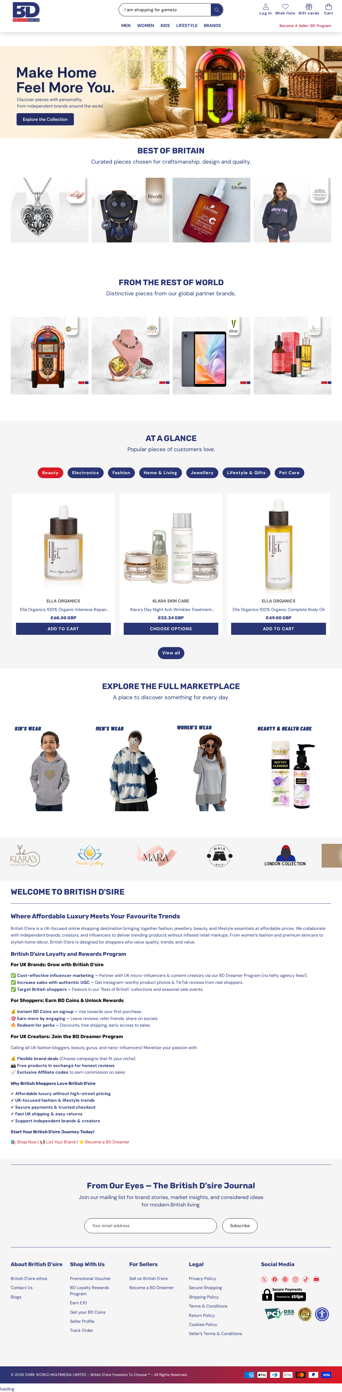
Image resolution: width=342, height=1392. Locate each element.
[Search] (217, 10)
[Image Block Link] (49, 210)
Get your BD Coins (88, 1312)
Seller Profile (82, 1321)
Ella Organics (63, 601)
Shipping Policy (204, 1297)
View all (171, 653)
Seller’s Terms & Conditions (215, 1333)
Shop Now (27, 1142)
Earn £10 (78, 1303)
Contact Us (22, 1287)
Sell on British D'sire (148, 1278)
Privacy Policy (202, 1278)
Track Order (81, 1330)
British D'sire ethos (29, 1278)
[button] (328, 10)
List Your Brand (61, 1142)
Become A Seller (293, 25)
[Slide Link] (171, 92)
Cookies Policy (203, 1324)
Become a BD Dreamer (107, 1142)
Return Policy (202, 1315)
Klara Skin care (171, 601)
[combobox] (171, 10)
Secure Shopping (205, 1287)
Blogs (16, 1297)
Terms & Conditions (208, 1306)
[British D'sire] (33, 17)
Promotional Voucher (90, 1278)
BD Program (320, 25)
